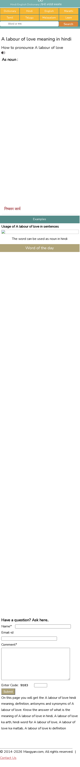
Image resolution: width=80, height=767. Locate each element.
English (49, 11)
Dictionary (10, 11)
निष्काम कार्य (12, 208)
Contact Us (8, 758)
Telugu (29, 17)
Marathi (68, 11)
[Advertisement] (40, 105)
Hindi (29, 11)
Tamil (10, 17)
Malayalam (49, 17)
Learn (68, 17)
